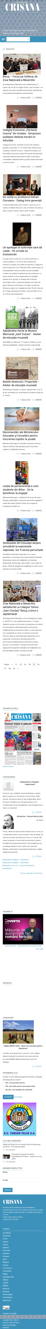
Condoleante (7, 1297)
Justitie (5, 1283)
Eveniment (6, 1236)
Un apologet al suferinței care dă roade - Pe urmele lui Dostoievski (24, 251)
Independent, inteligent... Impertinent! (15, 863)
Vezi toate (39, 949)
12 (20, 664)
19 (14, 669)
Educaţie (6, 1256)
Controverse (9, 777)
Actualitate (7, 1233)
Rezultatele (18, 1097)
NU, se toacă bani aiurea (15, 1083)
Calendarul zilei (8, 1277)
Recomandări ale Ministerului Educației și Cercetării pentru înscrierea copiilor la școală (20, 436)
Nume (5, 1172)
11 (16, 664)
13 (25, 664)
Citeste (39, 98)
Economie (6, 1250)
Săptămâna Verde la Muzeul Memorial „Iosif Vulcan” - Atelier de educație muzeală (22, 334)
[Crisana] (23, 7)
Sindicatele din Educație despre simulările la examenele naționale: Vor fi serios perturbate (23, 546)
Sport (5, 1259)
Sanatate (6, 1253)
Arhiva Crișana (8, 766)
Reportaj (6, 1289)
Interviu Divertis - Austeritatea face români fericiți (23, 946)
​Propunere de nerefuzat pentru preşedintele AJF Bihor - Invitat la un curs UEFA (27, 1156)
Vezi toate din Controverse (32, 873)
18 (9, 669)
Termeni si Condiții (9, 1313)
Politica (5, 1245)
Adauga (7, 1190)
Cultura (5, 1242)
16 (38, 664)
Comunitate (8, 1018)
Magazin (6, 1262)
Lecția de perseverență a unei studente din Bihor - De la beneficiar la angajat (20, 490)
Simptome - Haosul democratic (30, 816)
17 (5, 669)
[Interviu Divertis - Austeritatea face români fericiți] (23, 929)
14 (29, 664)
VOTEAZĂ (8, 1097)
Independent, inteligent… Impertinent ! (15, 860)
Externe (5, 1265)
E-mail (5, 1180)
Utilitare (5, 1280)
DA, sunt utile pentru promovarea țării (20, 1086)
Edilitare (5, 1286)
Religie (5, 1274)
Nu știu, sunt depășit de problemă (19, 1090)
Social (5, 1239)
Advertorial (7, 1300)
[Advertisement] (19, 892)
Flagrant (6, 1248)
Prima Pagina (7, 1294)
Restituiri (6, 1292)
